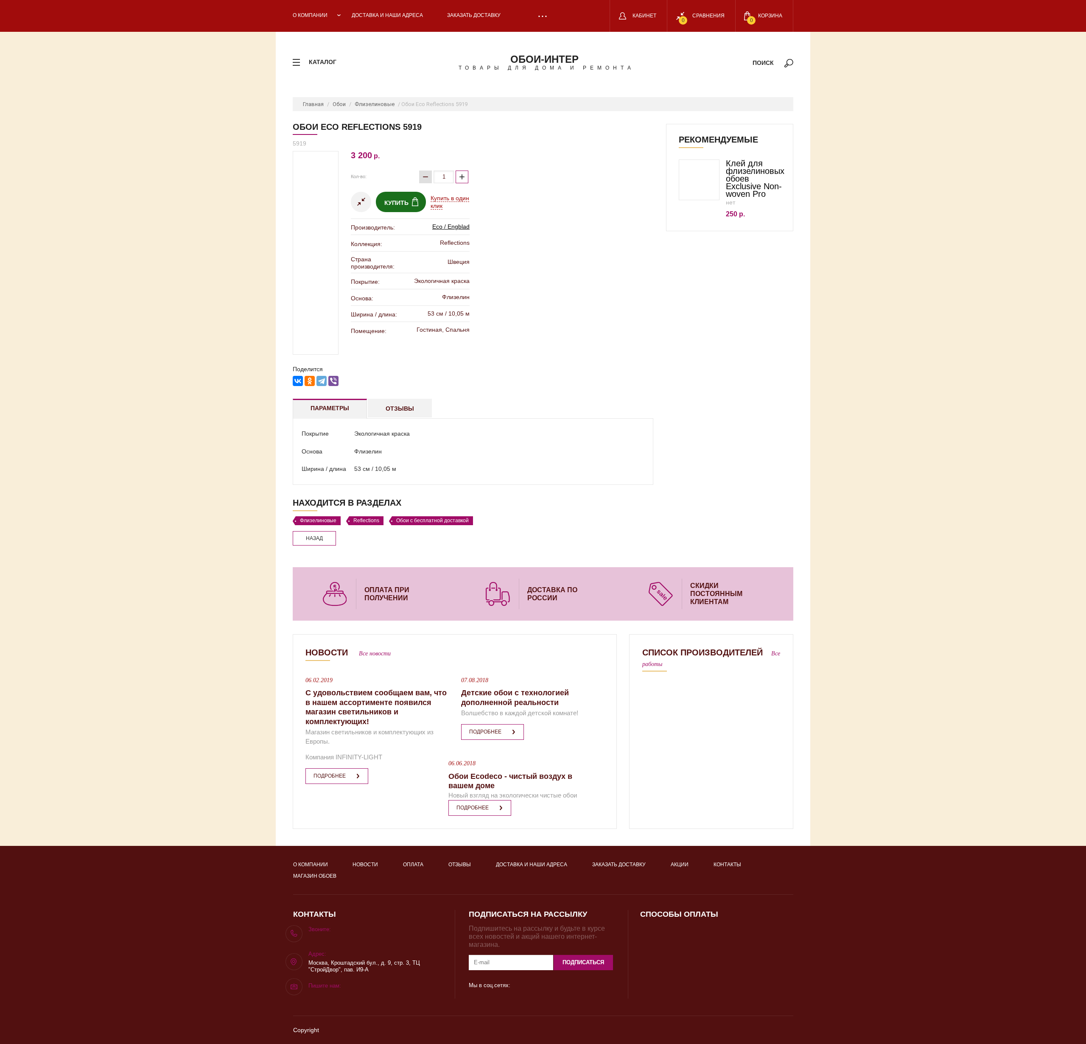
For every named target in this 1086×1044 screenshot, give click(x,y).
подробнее (329, 776)
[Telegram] (321, 381)
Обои (339, 104)
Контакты (727, 865)
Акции (680, 865)
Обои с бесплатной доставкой (432, 520)
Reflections (366, 520)
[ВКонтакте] (298, 381)
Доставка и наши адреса (387, 15)
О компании (310, 15)
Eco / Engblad (451, 226)
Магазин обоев (314, 876)
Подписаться (583, 962)
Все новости (375, 653)
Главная (313, 104)
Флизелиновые (375, 104)
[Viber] (333, 381)
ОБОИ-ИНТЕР (544, 59)
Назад (314, 538)
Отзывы (400, 408)
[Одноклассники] (310, 381)
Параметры (330, 408)
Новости (365, 865)
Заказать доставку (474, 15)
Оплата (413, 865)
